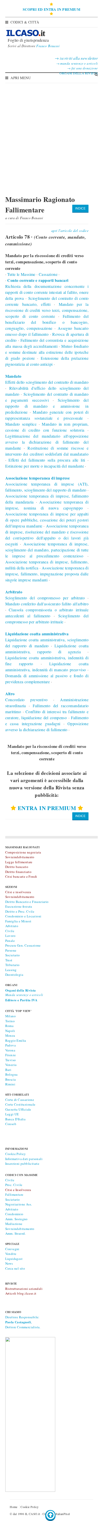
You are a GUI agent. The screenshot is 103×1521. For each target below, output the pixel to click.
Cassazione (48, 274)
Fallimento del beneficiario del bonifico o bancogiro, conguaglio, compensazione (47, 322)
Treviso (10, 1060)
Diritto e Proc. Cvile (19, 911)
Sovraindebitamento (19, 1228)
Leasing (11, 970)
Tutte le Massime (21, 274)
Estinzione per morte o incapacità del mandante (44, 466)
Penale (10, 940)
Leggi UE (12, 1114)
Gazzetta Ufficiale (18, 1109)
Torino (10, 1021)
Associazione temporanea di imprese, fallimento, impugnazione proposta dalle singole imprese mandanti (47, 573)
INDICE (80, 208)
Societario (12, 955)
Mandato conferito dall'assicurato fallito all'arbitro (47, 603)
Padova (10, 1045)
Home (14, 1507)
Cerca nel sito (15, 1268)
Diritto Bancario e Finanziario (27, 901)
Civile (9, 931)
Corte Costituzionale (20, 1104)
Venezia (11, 1064)
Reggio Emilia (15, 1040)
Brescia (10, 1079)
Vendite (10, 1253)
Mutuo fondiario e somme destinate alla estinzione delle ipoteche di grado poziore (47, 352)
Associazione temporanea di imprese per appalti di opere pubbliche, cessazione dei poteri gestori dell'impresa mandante (47, 519)
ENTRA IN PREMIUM (47, 808)
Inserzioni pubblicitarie (22, 1163)
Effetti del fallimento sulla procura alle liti (46, 460)
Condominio (14, 1214)
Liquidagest (13, 1258)
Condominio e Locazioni (23, 916)
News (9, 1263)
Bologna (11, 1074)
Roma (9, 1025)
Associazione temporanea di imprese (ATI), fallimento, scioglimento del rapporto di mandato (47, 484)
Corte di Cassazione (19, 1099)
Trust (8, 960)
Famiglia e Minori (18, 921)
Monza (10, 1035)
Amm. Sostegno (16, 1219)
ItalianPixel (63, 1514)
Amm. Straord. (15, 1233)
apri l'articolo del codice (69, 230)
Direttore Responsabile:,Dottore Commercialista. (22, 1322)
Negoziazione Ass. (18, 1204)
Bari (8, 1069)
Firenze (10, 1055)
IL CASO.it (32, 1514)
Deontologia (14, 974)
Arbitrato (11, 926)
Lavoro (10, 935)
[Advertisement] (51, 136)
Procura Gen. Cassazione (23, 945)
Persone (10, 950)
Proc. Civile (13, 1185)
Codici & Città (25, 22)
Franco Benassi (48, 45)
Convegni (12, 1249)
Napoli (10, 1030)
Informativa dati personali (23, 1159)
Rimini (10, 1084)
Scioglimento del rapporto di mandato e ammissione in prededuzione (47, 406)
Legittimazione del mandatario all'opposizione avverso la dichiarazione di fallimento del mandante (47, 442)
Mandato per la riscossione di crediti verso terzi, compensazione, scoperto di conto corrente (47, 310)
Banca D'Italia (15, 1119)
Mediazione (13, 1223)
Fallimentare (14, 1194)
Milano (10, 1016)
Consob (10, 1124)
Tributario (12, 965)
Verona (10, 1050)
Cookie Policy (15, 1154)
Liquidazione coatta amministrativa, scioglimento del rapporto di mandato (47, 639)
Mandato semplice (20, 424)
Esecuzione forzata (18, 906)
